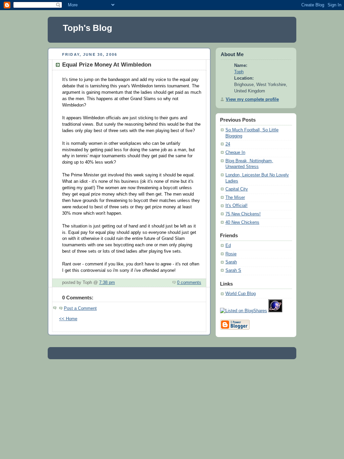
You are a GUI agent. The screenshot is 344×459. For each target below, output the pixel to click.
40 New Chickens (242, 222)
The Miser (235, 197)
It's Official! (236, 205)
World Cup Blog (240, 293)
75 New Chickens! (243, 214)
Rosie (230, 254)
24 (227, 144)
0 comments (189, 282)
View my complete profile (252, 99)
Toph (239, 72)
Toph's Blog (87, 28)
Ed (228, 245)
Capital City (236, 189)
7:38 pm (107, 282)
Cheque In (235, 152)
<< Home (68, 319)
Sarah (231, 262)
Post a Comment (80, 308)
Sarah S (233, 270)
